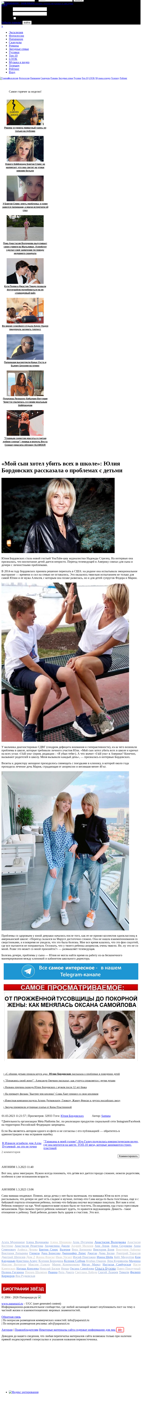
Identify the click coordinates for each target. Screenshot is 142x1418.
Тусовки (14, 52)
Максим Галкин (39, 1264)
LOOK (13, 58)
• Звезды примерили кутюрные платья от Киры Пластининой (37, 1107)
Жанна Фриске (45, 1257)
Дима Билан (106, 1253)
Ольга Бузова (105, 1268)
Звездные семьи (19, 49)
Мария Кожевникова (66, 1264)
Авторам (7, 1329)
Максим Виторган (13, 1264)
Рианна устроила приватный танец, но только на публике (25, 129)
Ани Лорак (102, 1245)
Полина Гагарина (12, 1272)
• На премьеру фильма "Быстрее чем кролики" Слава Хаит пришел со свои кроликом (50, 1093)
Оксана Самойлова (82, 1268)
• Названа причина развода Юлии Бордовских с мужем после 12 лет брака (45, 1087)
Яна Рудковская (25, 1275)
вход (4, 4)
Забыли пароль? (11, 22)
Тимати (124, 1272)
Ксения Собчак (74, 1261)
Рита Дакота (66, 1272)
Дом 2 (30, 1257)
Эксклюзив (16, 32)
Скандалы (15, 42)
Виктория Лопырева (14, 1253)
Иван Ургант (64, 1257)
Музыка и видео (19, 62)
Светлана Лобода (86, 1272)
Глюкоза (34, 1253)
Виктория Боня (103, 1249)
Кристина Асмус (27, 1261)
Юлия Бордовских (72, 1115)
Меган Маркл (91, 1264)
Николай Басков (50, 1268)
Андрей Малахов (82, 1245)
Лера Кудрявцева (117, 1261)
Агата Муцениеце (13, 1242)
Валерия (65, 1249)
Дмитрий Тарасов (128, 1253)
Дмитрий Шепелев (13, 1257)
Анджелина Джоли (57, 1245)
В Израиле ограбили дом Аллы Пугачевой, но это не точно (21, 1145)
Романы (14, 45)
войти (27, 22)
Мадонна (135, 1261)
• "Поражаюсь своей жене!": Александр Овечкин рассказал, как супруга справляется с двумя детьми (59, 1080)
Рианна (53, 1272)
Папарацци (16, 39)
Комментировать (128, 1156)
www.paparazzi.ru (12, 1303)
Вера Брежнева (82, 1249)
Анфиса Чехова (27, 1249)
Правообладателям (26, 1329)
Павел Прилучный (129, 1268)
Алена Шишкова (61, 1242)
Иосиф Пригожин (84, 1257)
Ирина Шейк (105, 1257)
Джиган (92, 1253)
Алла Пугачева (83, 1242)
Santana (106, 1115)
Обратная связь (11, 1316)
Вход (12, 72)
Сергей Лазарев (108, 1272)
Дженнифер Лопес (74, 1253)
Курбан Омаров (96, 1261)
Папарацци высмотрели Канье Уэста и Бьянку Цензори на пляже (25, 364)
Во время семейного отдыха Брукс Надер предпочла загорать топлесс (25, 328)
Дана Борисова (50, 1253)
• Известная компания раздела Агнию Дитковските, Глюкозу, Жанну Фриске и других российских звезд (61, 1100)
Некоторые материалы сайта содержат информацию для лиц (80, 1329)
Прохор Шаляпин (36, 1272)
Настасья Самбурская (117, 1264)
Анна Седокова (121, 1246)
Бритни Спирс (48, 1249)
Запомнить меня (26, 18)
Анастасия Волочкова (110, 1242)
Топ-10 (13, 55)
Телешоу (14, 65)
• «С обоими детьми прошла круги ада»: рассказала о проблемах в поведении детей (61, 1074)
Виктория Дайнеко (128, 1249)
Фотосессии (16, 35)
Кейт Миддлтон (124, 1257)
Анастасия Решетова (29, 1246)
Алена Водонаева (37, 1242)
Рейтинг (14, 68)
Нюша (65, 1268)
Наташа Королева (27, 1268)
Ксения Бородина (50, 1261)
